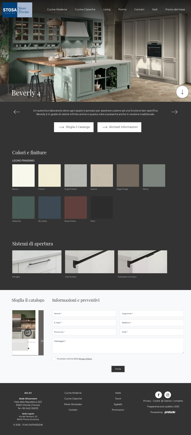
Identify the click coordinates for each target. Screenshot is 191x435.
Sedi (154, 9)
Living (106, 9)
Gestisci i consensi (173, 401)
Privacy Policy (85, 358)
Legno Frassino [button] (23, 160)
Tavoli (118, 398)
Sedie (118, 393)
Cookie (156, 401)
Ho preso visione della (74, 358)
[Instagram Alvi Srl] (167, 394)
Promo (122, 9)
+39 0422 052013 (29, 408)
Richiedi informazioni (123, 127)
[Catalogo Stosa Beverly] (28, 332)
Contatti (139, 9)
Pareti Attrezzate (73, 404)
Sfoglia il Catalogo (77, 127)
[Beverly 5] (174, 112)
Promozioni (118, 410)
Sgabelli (118, 404)
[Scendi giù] (182, 92)
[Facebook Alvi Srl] (158, 394)
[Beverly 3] (16, 112)
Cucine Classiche (85, 9)
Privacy (147, 401)
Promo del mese (175, 9)
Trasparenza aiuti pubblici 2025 (163, 406)
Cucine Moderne (57, 9)
